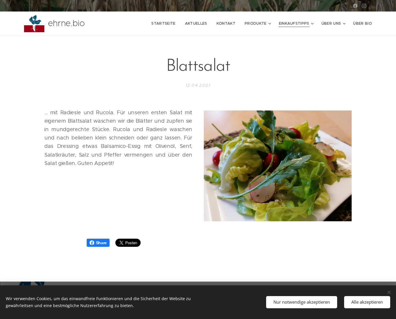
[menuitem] (165, 23)
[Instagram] (364, 6)
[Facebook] (355, 6)
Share (101, 242)
